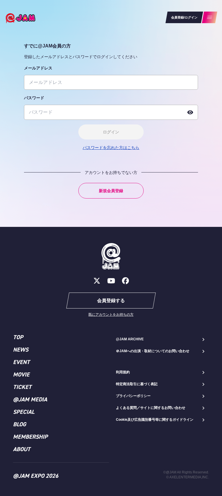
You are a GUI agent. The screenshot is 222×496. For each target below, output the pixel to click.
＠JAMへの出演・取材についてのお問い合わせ (152, 351)
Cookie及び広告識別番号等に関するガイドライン (154, 420)
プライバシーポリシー (133, 396)
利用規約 (123, 372)
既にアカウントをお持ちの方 (111, 315)
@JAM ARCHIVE (130, 339)
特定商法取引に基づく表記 (137, 384)
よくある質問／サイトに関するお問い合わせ (150, 408)
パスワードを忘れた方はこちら (111, 147)
